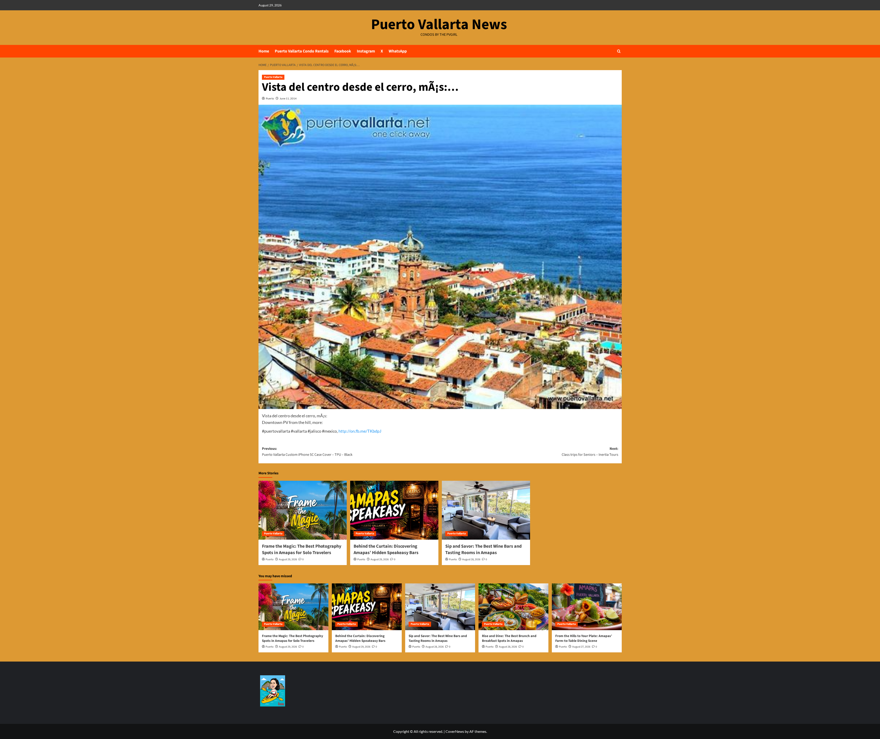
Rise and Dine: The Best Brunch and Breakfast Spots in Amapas (509, 638)
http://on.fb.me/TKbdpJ (359, 431)
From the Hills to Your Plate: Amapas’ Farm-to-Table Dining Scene (583, 638)
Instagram (366, 51)
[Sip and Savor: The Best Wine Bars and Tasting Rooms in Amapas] (486, 510)
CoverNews (455, 731)
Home (263, 51)
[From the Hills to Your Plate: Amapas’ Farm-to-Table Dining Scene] (587, 606)
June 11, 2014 (288, 98)
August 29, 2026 (288, 559)
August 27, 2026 (581, 647)
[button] (619, 51)
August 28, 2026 (471, 559)
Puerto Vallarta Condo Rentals (302, 51)
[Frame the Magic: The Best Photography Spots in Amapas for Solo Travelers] (302, 510)
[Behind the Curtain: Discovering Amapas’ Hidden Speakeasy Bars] (394, 510)
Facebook (342, 51)
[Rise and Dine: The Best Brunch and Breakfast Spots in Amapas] (513, 606)
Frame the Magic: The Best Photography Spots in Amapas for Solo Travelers (301, 549)
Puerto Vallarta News (439, 24)
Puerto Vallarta (273, 77)
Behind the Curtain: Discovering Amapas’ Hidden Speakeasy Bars (386, 549)
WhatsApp (398, 51)
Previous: (307, 451)
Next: (590, 451)
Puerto (270, 98)
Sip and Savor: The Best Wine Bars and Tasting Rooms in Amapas (483, 549)
